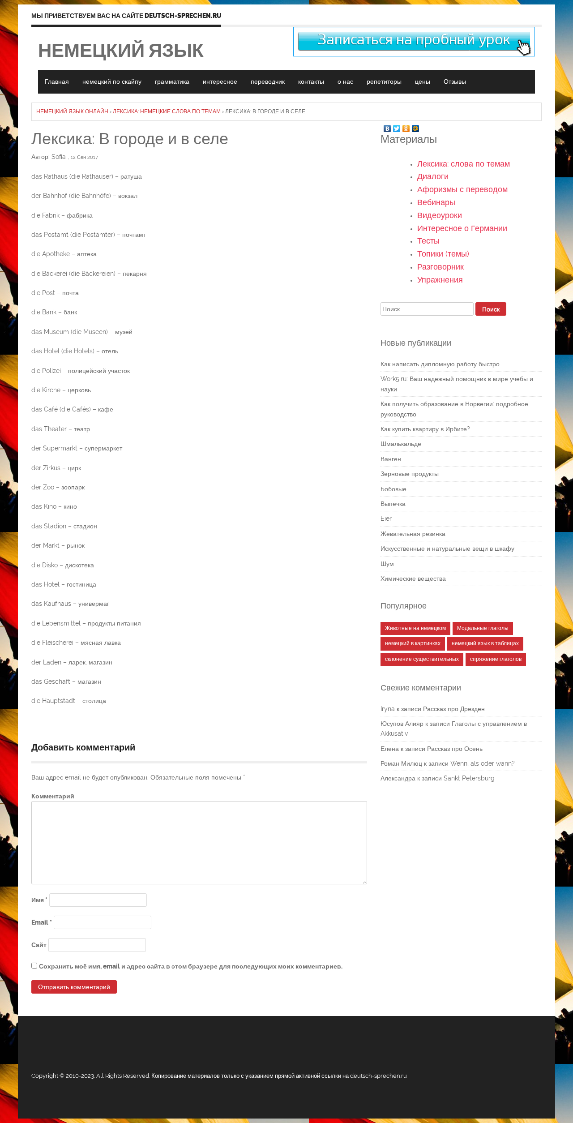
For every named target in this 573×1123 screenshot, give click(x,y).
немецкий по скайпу (111, 81)
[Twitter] (397, 126)
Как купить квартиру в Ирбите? (425, 429)
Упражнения (440, 279)
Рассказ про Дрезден (454, 708)
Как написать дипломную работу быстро (440, 364)
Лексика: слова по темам (463, 163)
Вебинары (436, 202)
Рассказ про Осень (455, 748)
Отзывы (455, 81)
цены (422, 81)
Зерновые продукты (410, 473)
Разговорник (440, 266)
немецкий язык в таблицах (485, 643)
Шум (387, 563)
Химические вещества (413, 578)
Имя (39, 900)
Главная (57, 81)
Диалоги (433, 176)
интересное (220, 81)
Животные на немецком (415, 628)
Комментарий (52, 796)
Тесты (428, 240)
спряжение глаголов (496, 659)
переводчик (268, 81)
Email (41, 922)
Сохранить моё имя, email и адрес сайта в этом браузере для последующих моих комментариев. (190, 966)
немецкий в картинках (412, 643)
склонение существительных (422, 659)
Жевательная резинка (413, 533)
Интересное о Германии (462, 228)
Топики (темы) (443, 253)
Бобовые (393, 489)
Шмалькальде (401, 443)
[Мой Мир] (415, 126)
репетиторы (384, 81)
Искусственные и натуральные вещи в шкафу (447, 548)
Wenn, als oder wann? (482, 763)
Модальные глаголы (483, 628)
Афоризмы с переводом (462, 189)
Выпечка (393, 503)
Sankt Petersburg (469, 778)
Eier (386, 518)
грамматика (172, 81)
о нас (345, 81)
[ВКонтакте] (387, 126)
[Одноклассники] (406, 126)
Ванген (391, 459)
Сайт (39, 944)
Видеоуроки (439, 215)
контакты (311, 81)
